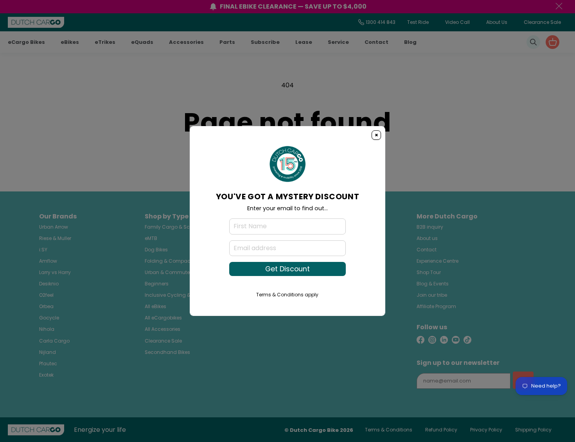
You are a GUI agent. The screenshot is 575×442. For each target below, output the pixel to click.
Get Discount (287, 269)
